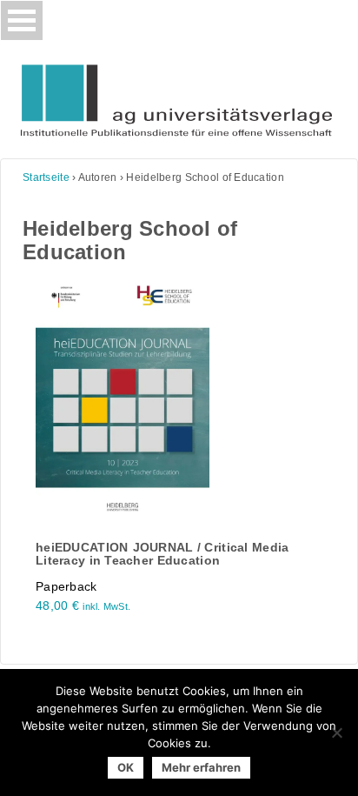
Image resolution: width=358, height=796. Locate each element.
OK (125, 767)
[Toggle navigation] (22, 20)
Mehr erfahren (201, 767)
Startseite (46, 177)
